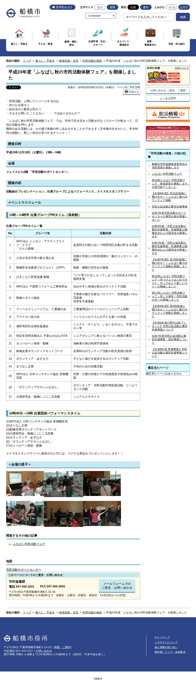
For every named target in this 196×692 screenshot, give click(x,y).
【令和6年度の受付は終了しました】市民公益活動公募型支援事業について (169, 326)
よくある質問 (168, 98)
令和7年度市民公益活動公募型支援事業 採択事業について (169, 339)
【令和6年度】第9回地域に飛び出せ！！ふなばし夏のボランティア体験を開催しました (169, 311)
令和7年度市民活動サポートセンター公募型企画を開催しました (169, 216)
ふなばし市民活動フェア (29, 544)
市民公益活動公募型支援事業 (169, 206)
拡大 (100, 7)
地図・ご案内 (62, 647)
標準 (112, 7)
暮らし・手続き (45, 60)
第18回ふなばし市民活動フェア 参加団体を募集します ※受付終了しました (171, 184)
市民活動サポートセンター (23, 569)
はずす (184, 7)
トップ (27, 60)
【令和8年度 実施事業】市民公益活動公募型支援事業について (169, 353)
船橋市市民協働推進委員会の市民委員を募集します (169, 166)
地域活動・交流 (68, 60)
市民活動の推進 (92, 60)
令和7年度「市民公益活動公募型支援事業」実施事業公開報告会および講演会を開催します (169, 248)
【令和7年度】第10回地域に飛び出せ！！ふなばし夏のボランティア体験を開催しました (169, 264)
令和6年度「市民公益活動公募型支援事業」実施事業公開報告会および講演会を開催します (169, 231)
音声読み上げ (64, 7)
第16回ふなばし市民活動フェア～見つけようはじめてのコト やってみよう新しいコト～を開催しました (169, 281)
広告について (182, 68)
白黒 (133, 7)
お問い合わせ (44, 650)
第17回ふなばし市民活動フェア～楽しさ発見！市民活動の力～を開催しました (169, 296)
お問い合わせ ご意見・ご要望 (168, 90)
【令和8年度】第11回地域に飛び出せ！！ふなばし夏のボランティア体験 (169, 197)
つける (171, 7)
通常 (146, 7)
